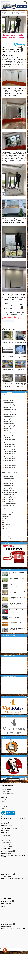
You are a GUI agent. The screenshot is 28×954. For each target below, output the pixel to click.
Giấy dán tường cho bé (9, 423)
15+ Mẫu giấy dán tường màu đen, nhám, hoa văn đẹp (16, 585)
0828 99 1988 (9, 49)
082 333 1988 (14, 828)
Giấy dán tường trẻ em (6, 842)
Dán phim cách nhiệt (6, 840)
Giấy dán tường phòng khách (10, 411)
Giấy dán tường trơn (8, 398)
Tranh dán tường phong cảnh (10, 456)
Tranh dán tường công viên (10, 448)
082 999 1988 (8, 51)
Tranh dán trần (7, 437)
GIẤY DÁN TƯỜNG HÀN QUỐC (10, 472)
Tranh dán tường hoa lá (9, 453)
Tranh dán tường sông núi (10, 458)
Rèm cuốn (5, 526)
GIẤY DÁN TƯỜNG (7, 395)
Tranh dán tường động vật (10, 451)
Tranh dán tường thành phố (10, 462)
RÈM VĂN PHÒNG (11, 12)
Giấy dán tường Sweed (9, 510)
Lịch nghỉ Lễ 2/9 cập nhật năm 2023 (16, 622)
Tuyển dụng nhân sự (6, 795)
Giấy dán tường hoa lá (9, 407)
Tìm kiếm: (3, 779)
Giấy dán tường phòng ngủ (10, 414)
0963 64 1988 (8, 47)
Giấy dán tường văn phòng (10, 412)
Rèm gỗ (5, 528)
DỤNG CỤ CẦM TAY (7, 535)
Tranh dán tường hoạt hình (10, 455)
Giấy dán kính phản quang (9, 522)
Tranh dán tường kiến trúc (10, 470)
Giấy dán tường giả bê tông (10, 405)
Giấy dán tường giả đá (9, 402)
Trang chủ (4, 12)
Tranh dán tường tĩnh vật (9, 467)
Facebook (5, 321)
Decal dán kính (6, 518)
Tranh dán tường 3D (8, 435)
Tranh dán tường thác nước (10, 460)
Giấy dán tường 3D (8, 428)
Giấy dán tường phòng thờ (10, 418)
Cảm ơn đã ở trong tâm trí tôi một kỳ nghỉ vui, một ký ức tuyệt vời (16, 617)
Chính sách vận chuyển (6, 789)
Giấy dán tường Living (9, 474)
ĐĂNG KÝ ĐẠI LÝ (7, 539)
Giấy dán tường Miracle (9, 507)
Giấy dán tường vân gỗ (9, 404)
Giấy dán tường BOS (8, 480)
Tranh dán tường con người (10, 446)
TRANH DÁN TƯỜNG (7, 433)
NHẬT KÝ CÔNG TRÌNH (8, 537)
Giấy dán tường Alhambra (10, 503)
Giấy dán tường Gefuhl (9, 505)
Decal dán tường (7, 430)
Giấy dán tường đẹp (8, 396)
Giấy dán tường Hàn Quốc (7, 846)
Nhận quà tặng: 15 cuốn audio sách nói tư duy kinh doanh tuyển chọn (17, 610)
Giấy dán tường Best (8, 496)
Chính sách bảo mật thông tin (8, 793)
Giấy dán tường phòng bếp (10, 416)
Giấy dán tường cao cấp (9, 419)
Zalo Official (4, 806)
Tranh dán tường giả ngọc (10, 439)
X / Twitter (11, 321)
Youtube (3, 804)
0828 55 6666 (11, 825)
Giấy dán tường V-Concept (10, 478)
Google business (5, 808)
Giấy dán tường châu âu (9, 421)
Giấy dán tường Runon (9, 494)
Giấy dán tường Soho (9, 481)
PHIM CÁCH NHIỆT (7, 514)
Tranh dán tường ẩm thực (9, 442)
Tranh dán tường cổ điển (9, 444)
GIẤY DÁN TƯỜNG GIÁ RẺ (9, 509)
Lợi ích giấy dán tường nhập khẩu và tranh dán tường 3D (16, 629)
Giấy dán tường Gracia (9, 490)
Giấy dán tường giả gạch (9, 400)
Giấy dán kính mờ (7, 520)
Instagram (4, 801)
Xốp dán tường (7, 432)
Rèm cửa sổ (6, 532)
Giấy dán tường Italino (9, 512)
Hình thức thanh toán (6, 787)
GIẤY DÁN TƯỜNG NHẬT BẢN (10, 492)
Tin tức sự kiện (7, 569)
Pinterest (3, 803)
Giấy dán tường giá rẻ (9, 426)
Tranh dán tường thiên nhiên (10, 469)
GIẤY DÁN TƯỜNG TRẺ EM (9, 499)
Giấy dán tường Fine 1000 (10, 497)
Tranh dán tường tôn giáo (9, 463)
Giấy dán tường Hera (8, 485)
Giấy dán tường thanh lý (9, 425)
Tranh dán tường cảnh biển (10, 465)
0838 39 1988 (12, 827)
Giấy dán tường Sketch (9, 476)
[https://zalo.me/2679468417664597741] (14, 556)
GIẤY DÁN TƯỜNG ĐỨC (8, 501)
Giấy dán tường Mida (8, 487)
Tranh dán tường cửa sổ (9, 449)
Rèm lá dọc (5, 530)
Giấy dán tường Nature (9, 483)
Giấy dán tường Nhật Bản (7, 844)
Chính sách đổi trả (5, 791)
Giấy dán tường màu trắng (10, 409)
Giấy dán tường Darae (9, 488)
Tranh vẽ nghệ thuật (8, 441)
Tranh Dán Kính (6, 516)
